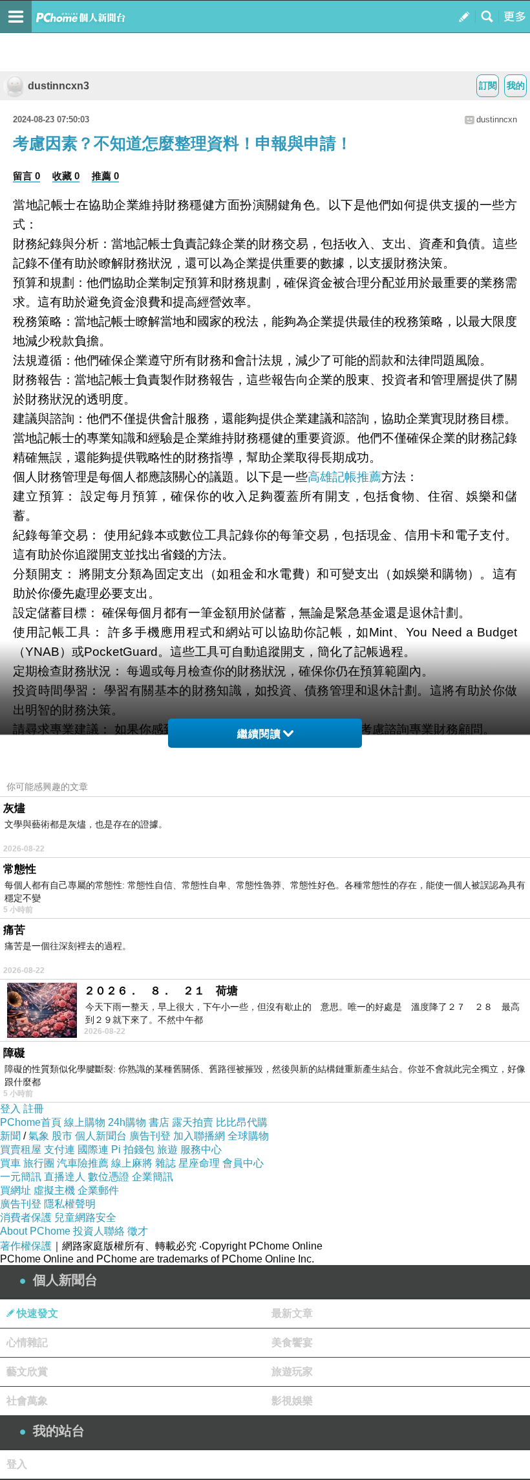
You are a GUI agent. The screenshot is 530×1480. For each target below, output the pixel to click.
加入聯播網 (199, 1135)
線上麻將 (132, 1163)
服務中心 (201, 1149)
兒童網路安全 (85, 1217)
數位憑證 (108, 1176)
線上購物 (84, 1122)
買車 (10, 1163)
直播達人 (64, 1176)
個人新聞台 (101, 1135)
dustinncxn (496, 119)
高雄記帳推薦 (344, 477)
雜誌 (165, 1163)
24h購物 (127, 1122)
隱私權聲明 (70, 1203)
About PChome (35, 1231)
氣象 (38, 1135)
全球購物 (248, 1135)
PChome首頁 (30, 1122)
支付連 (59, 1149)
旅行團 (38, 1163)
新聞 (10, 1135)
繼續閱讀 (259, 733)
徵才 (137, 1231)
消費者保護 (26, 1217)
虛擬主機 (54, 1190)
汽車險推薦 (83, 1163)
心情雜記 (27, 1342)
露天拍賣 (192, 1122)
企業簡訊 (152, 1176)
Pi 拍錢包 (132, 1149)
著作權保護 (26, 1245)
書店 (159, 1122)
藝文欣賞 (27, 1371)
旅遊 (167, 1149)
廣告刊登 (150, 1135)
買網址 (15, 1190)
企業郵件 (98, 1190)
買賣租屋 (20, 1149)
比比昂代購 (242, 1122)
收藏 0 (66, 175)
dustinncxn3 (58, 85)
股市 (62, 1135)
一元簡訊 (20, 1176)
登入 (10, 1108)
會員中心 (243, 1163)
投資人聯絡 (99, 1231)
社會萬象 (27, 1400)
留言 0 (26, 175)
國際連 (93, 1149)
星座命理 (199, 1163)
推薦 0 (105, 175)
